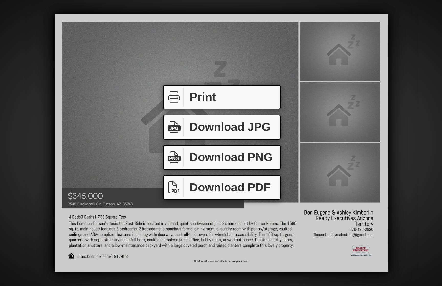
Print (203, 96)
